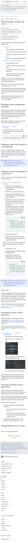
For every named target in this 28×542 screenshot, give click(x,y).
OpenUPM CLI (16, 129)
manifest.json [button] (5, 182)
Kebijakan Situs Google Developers (8, 448)
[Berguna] (16, 19)
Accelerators (4, 470)
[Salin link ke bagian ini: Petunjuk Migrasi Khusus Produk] (2, 428)
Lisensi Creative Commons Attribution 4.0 (14, 444)
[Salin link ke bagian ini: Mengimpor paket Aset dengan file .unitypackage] (14, 147)
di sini (5, 431)
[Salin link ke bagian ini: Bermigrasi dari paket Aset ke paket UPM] (10, 387)
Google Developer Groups (6, 466)
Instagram (3, 482)
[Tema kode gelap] (23, 136)
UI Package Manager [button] (16, 182)
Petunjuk (16, 16)
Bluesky (2, 480)
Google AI (3, 527)
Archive (7, 84)
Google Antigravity (5, 504)
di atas (21, 420)
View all (2, 510)
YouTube (3, 489)
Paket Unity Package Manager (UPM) (12, 60)
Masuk (24, 1)
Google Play (3, 508)
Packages (7, 78)
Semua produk (4, 530)
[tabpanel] (14, 134)
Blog (2, 478)
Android (2, 495)
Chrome (3, 497)
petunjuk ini (9, 410)
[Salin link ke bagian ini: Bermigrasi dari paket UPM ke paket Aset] (10, 315)
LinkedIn (3, 485)
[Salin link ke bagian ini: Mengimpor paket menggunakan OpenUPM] (10, 107)
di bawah (10, 165)
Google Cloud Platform (6, 525)
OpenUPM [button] (13, 126)
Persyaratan (3, 535)
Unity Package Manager (13, 320)
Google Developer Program (7, 464)
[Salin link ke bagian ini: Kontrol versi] (10, 290)
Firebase (3, 499)
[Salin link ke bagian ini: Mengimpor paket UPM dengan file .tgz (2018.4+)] (13, 174)
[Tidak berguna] (18, 19)
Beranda (2, 16)
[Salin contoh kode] (26, 136)
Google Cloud (4, 506)
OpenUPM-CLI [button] (5, 126)
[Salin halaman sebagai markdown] (11, 24)
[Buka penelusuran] (21, 1)
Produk (7, 16)
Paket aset (6, 47)
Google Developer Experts (6, 468)
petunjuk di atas (7, 299)
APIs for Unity (14, 2)
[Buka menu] (2, 1)
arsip (6, 379)
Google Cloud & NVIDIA (6, 472)
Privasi (9, 535)
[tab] (5, 126)
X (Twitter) (3, 487)
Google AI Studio (4, 501)
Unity (12, 16)
